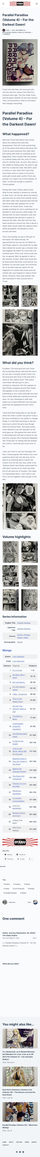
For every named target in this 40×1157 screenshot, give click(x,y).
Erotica (20, 635)
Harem (20, 637)
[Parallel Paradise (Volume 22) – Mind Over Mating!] (20, 1112)
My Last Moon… (19, 682)
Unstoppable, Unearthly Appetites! (18, 726)
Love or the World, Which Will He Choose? (20, 751)
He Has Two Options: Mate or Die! (19, 709)
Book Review (6, 32)
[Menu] (37, 4)
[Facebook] (17, 1152)
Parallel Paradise (24, 32)
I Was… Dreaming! (20, 694)
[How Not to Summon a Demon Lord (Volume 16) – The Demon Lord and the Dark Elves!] (20, 1076)
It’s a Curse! (17, 670)
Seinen (20, 642)
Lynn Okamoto (18, 656)
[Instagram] (23, 1152)
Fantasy (27, 635)
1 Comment (6, 34)
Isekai (25, 637)
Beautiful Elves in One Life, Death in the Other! (20, 761)
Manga (14, 32)
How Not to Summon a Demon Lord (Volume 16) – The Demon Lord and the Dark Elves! (18, 1092)
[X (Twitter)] (20, 1152)
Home (4, 1142)
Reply (35, 938)
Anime (27, 1142)
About (11, 1142)
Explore (19, 1142)
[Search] (3, 4)
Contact (5, 1145)
